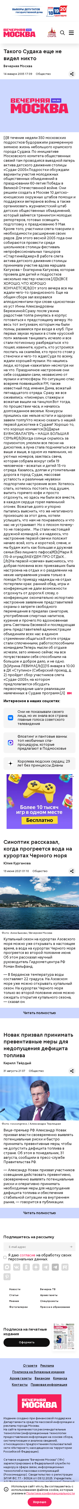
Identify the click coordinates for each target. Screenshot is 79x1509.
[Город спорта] (52, 32)
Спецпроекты (49, 1301)
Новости (14, 1289)
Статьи (13, 1295)
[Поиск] (62, 33)
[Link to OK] (26, 1267)
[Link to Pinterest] (7, 1276)
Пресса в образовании (55, 1307)
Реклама (47, 1365)
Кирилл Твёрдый (17, 1063)
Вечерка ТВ (48, 1289)
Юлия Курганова (17, 863)
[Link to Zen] (36, 1267)
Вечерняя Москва (18, 66)
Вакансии (42, 1378)
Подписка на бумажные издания (38, 1372)
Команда (60, 1378)
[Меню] (71, 33)
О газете (30, 1365)
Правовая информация (49, 1384)
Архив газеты (48, 1295)
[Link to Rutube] (64, 1267)
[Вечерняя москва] (39, 1403)
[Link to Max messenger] (7, 1267)
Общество (43, 74)
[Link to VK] (16, 1267)
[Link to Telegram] (45, 1267)
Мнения (14, 1301)
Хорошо (39, 1502)
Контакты (20, 1384)
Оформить (26, 1342)
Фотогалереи (18, 1307)
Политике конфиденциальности (50, 1493)
